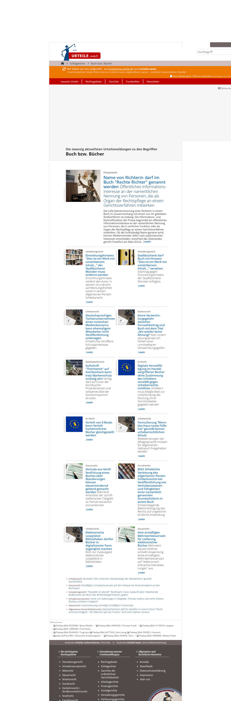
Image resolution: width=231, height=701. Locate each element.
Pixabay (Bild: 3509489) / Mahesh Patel (157, 635)
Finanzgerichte (109, 686)
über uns (145, 679)
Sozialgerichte (109, 690)
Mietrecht (67, 670)
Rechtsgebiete (94, 81)
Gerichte (114, 81)
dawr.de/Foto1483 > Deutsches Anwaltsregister (78, 635)
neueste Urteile (69, 81)
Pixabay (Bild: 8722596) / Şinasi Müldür (74, 625)
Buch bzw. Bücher (101, 63)
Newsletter (153, 81)
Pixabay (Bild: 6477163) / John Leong (109, 632)
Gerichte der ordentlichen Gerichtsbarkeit (110, 674)
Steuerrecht (69, 675)
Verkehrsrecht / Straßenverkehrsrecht (74, 689)
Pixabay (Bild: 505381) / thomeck (145, 632)
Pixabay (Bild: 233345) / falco (119, 635)
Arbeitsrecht (69, 679)
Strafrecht (68, 695)
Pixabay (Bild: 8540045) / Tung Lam (72, 632)
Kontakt (144, 661)
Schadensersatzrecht (74, 666)
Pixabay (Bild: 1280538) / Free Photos (73, 628)
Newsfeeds (146, 666)
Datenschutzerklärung (152, 670)
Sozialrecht (68, 683)
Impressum (146, 675)
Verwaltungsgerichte (113, 694)
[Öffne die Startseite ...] (92, 52)
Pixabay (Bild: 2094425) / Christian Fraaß (117, 625)
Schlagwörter (77, 63)
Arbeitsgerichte (109, 681)
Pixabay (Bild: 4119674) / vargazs (157, 625)
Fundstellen (133, 81)
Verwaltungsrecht (72, 661)
